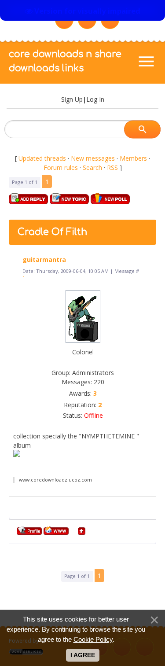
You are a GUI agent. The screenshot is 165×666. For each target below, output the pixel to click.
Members (133, 158)
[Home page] (56, 530)
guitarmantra (44, 259)
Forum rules (61, 167)
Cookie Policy (93, 639)
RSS (112, 167)
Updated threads (42, 158)
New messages (93, 158)
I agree (82, 655)
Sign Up (72, 99)
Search (92, 167)
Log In (95, 99)
